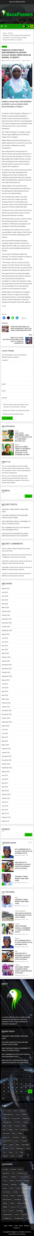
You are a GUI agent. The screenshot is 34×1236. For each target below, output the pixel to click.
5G (4, 1111)
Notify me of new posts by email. (13, 414)
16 (30, 1084)
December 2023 (7, 710)
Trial (4, 1152)
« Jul (3, 1098)
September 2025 (7, 630)
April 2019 (5, 810)
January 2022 (6, 798)
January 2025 (6, 661)
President (24, 1141)
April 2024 (5, 695)
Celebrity (17, 964)
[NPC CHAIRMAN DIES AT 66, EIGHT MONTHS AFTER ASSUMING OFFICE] (8, 852)
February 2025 (6, 657)
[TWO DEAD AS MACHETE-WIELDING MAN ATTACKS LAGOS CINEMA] (8, 915)
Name (4, 384)
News (16, 897)
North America (7, 1199)
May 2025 (5, 646)
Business (23, 1111)
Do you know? (16, 1118)
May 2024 (5, 691)
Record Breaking (22, 1203)
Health (10, 1129)
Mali (13, 1133)
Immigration (26, 1188)
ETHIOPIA (17, 1122)
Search (6, 490)
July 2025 (5, 638)
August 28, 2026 (20, 855)
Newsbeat (16, 1137)
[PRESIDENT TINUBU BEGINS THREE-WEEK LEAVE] (8, 880)
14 (21, 1084)
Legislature (24, 1192)
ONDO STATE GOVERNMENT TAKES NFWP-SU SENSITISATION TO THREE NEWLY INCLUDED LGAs (23, 437)
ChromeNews (13, 1234)
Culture (11, 1180)
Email (4, 391)
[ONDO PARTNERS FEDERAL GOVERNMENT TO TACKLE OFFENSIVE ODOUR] (8, 929)
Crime (16, 911)
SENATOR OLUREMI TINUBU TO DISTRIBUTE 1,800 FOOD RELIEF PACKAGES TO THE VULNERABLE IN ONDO (23, 451)
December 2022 (7, 756)
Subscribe (32, 26)
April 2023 (5, 741)
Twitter (10, 1152)
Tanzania (5, 1148)
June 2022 (5, 779)
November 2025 (7, 623)
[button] (6, 26)
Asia (13, 1173)
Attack (16, 1111)
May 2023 (5, 737)
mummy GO (6, 1137)
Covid (17, 1114)
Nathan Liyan (6, 555)
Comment (5, 360)
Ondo (25, 1199)
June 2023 (5, 733)
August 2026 (6, 588)
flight (4, 1126)
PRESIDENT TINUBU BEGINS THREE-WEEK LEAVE (22, 878)
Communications (24, 1177)
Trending (17, 924)
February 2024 (6, 703)
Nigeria (23, 1137)
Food (10, 1126)
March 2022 (5, 790)
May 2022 (5, 783)
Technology (19, 1148)
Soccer (5, 1144)
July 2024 (5, 684)
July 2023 (5, 729)
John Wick (5, 561)
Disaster (18, 1180)
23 (30, 1087)
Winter (13, 1156)
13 (17, 1084)
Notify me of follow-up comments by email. (16, 410)
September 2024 (7, 676)
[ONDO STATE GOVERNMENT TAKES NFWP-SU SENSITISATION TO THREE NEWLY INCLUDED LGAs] (8, 436)
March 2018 (5, 821)
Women (4, 46)
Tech (12, 1148)
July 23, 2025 (16, 60)
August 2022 (6, 771)
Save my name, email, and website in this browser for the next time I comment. (16, 406)
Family (12, 1188)
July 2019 (5, 802)
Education (26, 1118)
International (6, 1192)
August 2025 (6, 634)
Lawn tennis (6, 1133)
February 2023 (6, 748)
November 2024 (7, 668)
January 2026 (6, 615)
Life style (5, 1195)
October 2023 (6, 718)
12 (12, 1084)
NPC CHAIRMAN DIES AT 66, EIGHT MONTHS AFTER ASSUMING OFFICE (23, 851)
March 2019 (5, 813)
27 (17, 1091)
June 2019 (5, 806)
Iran (16, 1129)
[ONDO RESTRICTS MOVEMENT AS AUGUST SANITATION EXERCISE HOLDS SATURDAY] (8, 866)
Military (20, 1133)
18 (8, 1087)
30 (30, 1091)
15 (26, 1084)
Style (17, 1144)
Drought (26, 1180)
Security (24, 1207)
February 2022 (6, 794)
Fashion (25, 1122)
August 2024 (6, 680)
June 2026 (5, 596)
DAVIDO (24, 1114)
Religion (5, 1207)
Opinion (5, 1203)
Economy (5, 1184)
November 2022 (7, 760)
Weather (5, 1156)
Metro (13, 1195)
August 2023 (6, 726)
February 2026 (6, 611)
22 (26, 1087)
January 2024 (6, 707)
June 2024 (5, 688)
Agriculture (6, 1173)
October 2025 (6, 626)
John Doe (5, 573)
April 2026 (5, 604)
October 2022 (6, 764)
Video (21, 1152)
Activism (13, 1169)
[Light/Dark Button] (25, 26)
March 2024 (5, 699)
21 (21, 1087)
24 (4, 1091)
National (17, 938)
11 (8, 1084)
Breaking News (22, 1173)
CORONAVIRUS (8, 1114)
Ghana (24, 1126)
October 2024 (6, 672)
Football (16, 1126)
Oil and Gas (17, 1199)
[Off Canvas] (2, 26)
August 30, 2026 (20, 882)
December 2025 (7, 619)
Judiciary (15, 1192)
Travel (28, 1148)
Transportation (7, 1214)
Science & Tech (14, 1207)
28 (21, 1091)
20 (17, 1087)
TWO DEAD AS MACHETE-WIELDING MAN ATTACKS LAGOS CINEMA (23, 915)
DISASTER (6, 1118)
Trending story (7, 1218)
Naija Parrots (7, 60)
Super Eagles (25, 1144)
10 (4, 1084)
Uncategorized (18, 1218)
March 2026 (5, 607)
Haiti (4, 1129)
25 (8, 1091)
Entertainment (21, 911)
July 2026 (5, 592)
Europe (5, 1188)
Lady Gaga (5, 567)
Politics (16, 1141)
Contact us (16, 1228)
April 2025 (5, 649)
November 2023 (7, 714)
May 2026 (5, 600)
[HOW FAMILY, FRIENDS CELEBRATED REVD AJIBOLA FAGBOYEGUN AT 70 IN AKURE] (8, 970)
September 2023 (7, 722)
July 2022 (5, 775)
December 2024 (7, 665)
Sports (11, 1144)
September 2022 (7, 768)
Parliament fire (7, 1141)
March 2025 (5, 653)
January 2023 (6, 752)
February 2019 (6, 817)
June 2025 (5, 642)
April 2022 (5, 787)
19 (12, 1087)
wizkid (19, 1156)
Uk (16, 1152)
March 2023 (5, 745)
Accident (5, 1169)
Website (4, 398)
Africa (9, 1111)
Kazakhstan (23, 1129)
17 (4, 1087)
